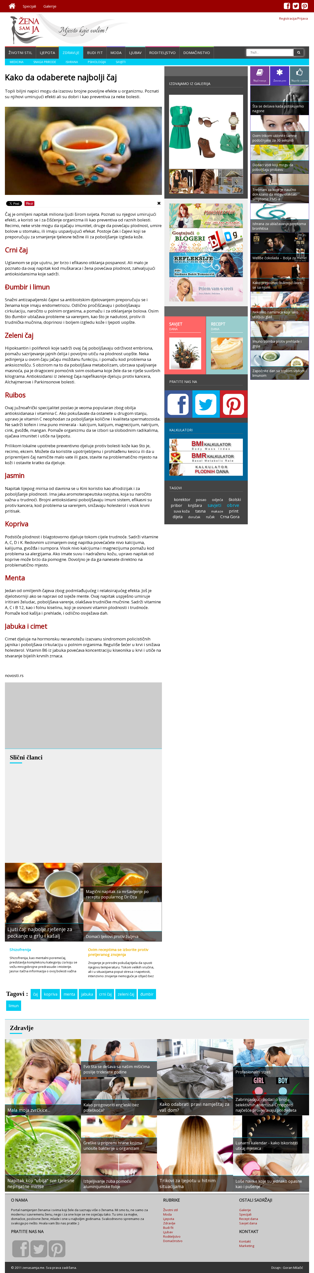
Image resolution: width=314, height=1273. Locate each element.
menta (69, 994)
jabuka (87, 994)
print (233, 511)
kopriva (50, 994)
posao (201, 499)
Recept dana (248, 1219)
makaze (217, 511)
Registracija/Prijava (293, 18)
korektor (182, 499)
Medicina (17, 62)
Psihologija (97, 62)
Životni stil (20, 52)
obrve (233, 505)
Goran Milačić (293, 1267)
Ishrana (72, 62)
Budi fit (95, 52)
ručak (210, 517)
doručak (194, 517)
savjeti (214, 505)
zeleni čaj (126, 994)
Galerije (49, 6)
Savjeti (121, 62)
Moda (115, 52)
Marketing (246, 1246)
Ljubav (135, 52)
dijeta (178, 516)
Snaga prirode (44, 62)
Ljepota (47, 52)
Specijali (29, 6)
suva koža (182, 511)
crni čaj (105, 994)
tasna (200, 511)
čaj (35, 994)
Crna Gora (229, 516)
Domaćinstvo (196, 52)
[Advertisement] (41, 715)
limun (14, 1005)
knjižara (195, 505)
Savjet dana (248, 1223)
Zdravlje (71, 52)
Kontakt (245, 1241)
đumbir (147, 994)
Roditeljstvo (162, 52)
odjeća (217, 499)
